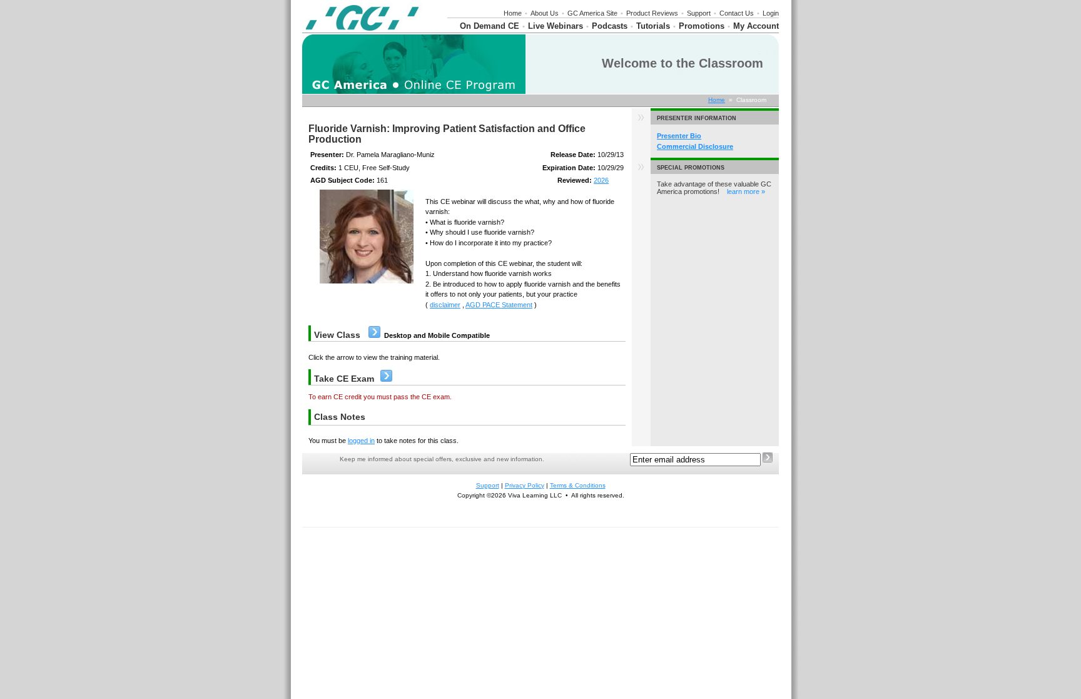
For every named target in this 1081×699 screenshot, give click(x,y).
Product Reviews (652, 13)
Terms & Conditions (578, 485)
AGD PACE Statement (498, 305)
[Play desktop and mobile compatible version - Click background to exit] (374, 335)
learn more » (746, 191)
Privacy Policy (524, 485)
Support (699, 13)
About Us (544, 13)
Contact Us (736, 13)
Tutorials (653, 26)
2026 (601, 180)
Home (513, 13)
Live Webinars (555, 26)
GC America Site (592, 13)
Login (771, 13)
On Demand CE (489, 26)
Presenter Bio (679, 136)
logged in (361, 440)
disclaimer (445, 305)
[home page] (362, 30)
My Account (756, 26)
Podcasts (609, 26)
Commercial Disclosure (695, 146)
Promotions (701, 26)
